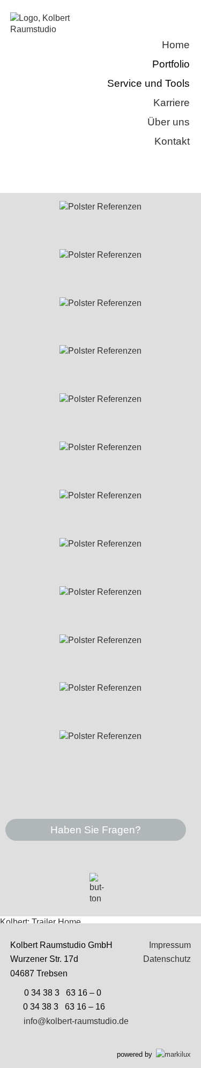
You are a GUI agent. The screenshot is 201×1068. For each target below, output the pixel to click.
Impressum (170, 945)
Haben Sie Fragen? (95, 829)
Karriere (171, 102)
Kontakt (172, 141)
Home (176, 44)
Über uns (168, 122)
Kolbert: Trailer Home (40, 922)
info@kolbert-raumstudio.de (76, 1021)
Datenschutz (167, 959)
